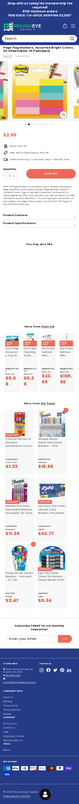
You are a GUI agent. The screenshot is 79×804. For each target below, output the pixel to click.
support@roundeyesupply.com (19, 682)
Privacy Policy (10, 705)
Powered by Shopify (16, 796)
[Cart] (64, 26)
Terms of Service (11, 709)
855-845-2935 (13, 675)
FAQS (5, 732)
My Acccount (10, 723)
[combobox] (39, 38)
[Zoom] (63, 114)
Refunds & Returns (12, 740)
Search (7, 750)
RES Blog (7, 701)
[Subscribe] (65, 639)
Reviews (7, 714)
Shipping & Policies (13, 736)
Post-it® (7, 56)
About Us (8, 697)
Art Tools (48, 403)
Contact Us (9, 727)
